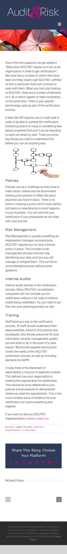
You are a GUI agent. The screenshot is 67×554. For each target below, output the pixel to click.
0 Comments (29, 430)
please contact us (37, 418)
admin (11, 427)
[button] (8, 499)
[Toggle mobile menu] (60, 24)
